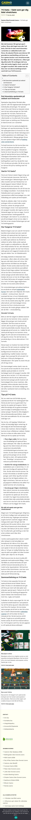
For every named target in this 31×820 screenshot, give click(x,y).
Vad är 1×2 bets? (10, 85)
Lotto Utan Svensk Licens (12, 771)
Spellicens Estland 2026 (11, 780)
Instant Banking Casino (11, 774)
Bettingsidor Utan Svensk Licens (14, 754)
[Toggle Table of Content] (26, 75)
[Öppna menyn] (28, 3)
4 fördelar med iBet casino (13, 798)
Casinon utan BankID (10, 763)
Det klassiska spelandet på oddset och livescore (14, 81)
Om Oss (6, 718)
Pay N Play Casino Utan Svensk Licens (16, 760)
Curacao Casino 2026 (10, 766)
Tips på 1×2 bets (10, 89)
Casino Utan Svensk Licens (10, 20)
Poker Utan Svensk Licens (12, 769)
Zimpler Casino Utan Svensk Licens (15, 777)
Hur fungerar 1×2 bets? (12, 87)
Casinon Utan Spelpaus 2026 (13, 752)
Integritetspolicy (9, 723)
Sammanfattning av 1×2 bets (14, 92)
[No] (29, 814)
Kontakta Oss (8, 720)
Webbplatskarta (9, 729)
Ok (16, 817)
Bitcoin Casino (8, 783)
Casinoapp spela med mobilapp (14, 806)
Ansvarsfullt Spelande (11, 726)
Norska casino (8, 786)
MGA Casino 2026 (9, 757)
